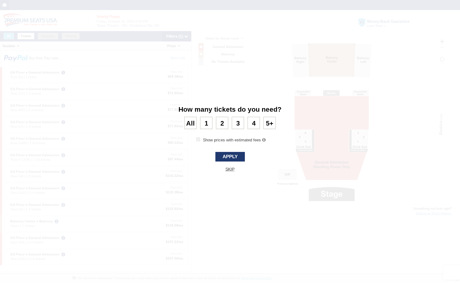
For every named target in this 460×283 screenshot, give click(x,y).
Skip (230, 169)
